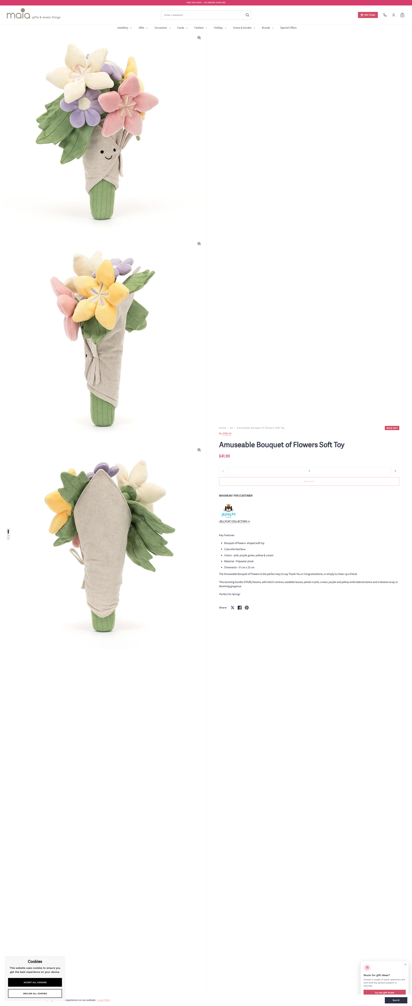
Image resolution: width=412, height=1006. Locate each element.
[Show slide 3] (8, 538)
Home (222, 427)
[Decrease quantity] (223, 471)
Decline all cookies (35, 993)
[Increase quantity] (395, 471)
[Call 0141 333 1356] (385, 15)
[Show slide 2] (8, 535)
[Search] (247, 15)
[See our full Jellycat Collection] (228, 510)
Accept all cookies (35, 982)
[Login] (394, 15)
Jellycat (226, 433)
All (231, 427)
